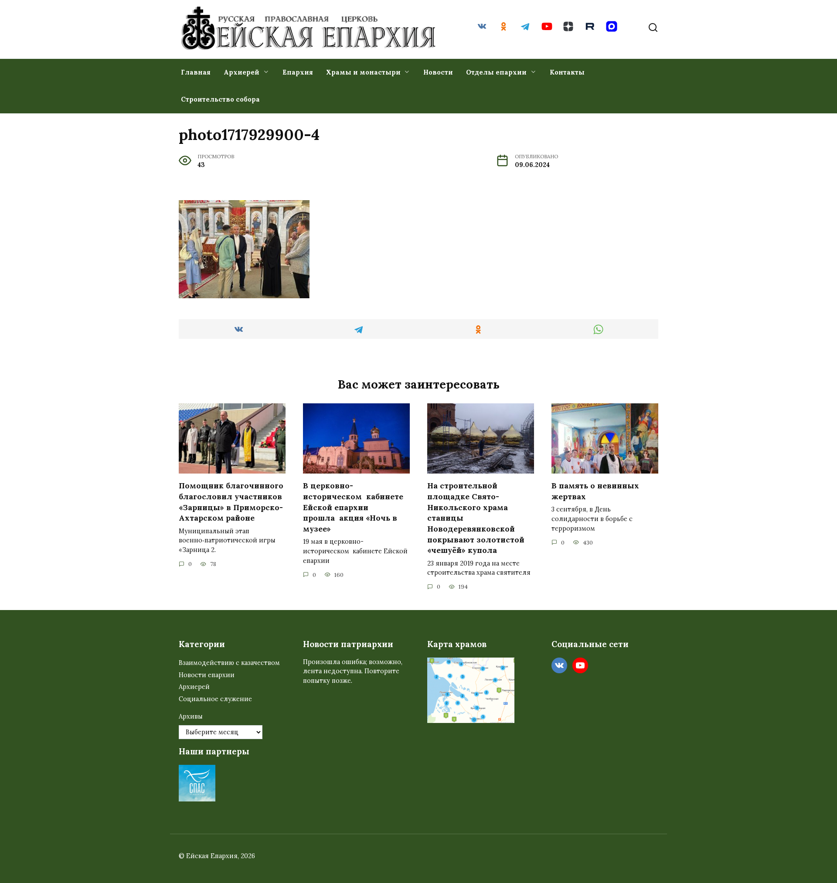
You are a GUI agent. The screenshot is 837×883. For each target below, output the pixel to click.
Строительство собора (220, 99)
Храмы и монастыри (363, 72)
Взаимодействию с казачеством (229, 663)
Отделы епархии (496, 72)
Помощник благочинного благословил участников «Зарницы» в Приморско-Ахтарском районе (231, 502)
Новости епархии (207, 675)
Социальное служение (215, 699)
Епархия (297, 72)
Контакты (567, 72)
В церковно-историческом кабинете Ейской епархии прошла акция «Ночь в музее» (353, 507)
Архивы (191, 716)
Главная (196, 72)
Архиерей (241, 72)
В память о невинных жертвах (595, 491)
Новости (438, 72)
